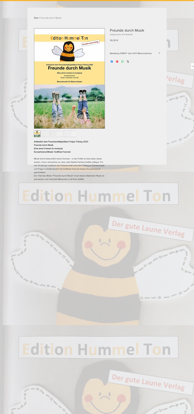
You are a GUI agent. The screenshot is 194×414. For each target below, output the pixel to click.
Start (36, 18)
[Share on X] (128, 61)
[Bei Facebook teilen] (111, 61)
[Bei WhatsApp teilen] (122, 61)
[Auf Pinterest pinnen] (117, 61)
